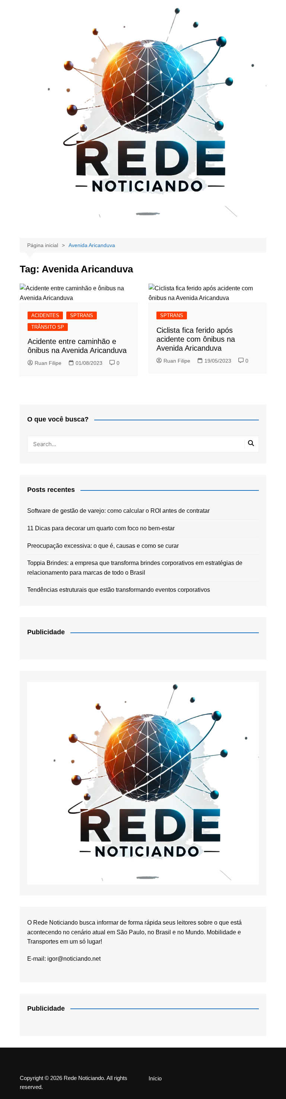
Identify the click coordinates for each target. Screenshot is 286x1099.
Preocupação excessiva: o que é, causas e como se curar (103, 546)
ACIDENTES (45, 315)
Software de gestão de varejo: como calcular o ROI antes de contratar (118, 511)
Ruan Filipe (48, 363)
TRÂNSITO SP (47, 327)
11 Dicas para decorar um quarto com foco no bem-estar (101, 528)
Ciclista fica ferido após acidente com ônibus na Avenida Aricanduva (195, 339)
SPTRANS (81, 315)
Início (155, 1078)
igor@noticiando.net (74, 959)
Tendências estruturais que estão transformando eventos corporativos (118, 590)
